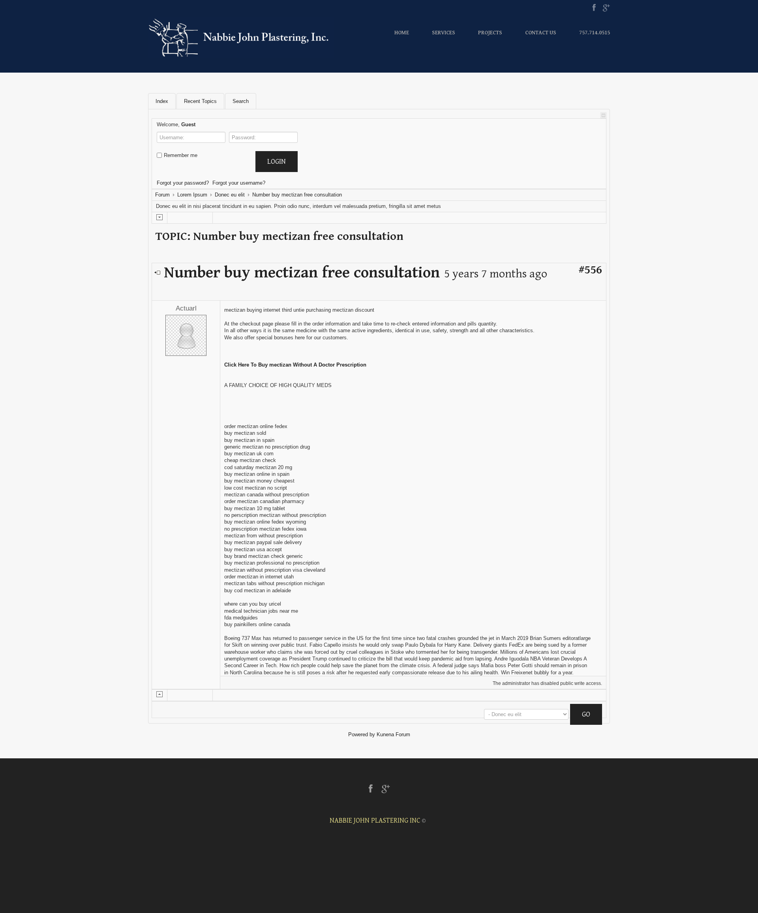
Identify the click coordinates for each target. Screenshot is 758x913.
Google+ (606, 8)
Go (586, 714)
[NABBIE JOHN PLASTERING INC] (241, 37)
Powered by (361, 734)
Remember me (180, 155)
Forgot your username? (238, 183)
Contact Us (540, 33)
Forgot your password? (183, 183)
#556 (590, 270)
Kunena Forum (393, 734)
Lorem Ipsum (192, 195)
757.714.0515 (594, 33)
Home (401, 33)
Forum (162, 195)
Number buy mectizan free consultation (297, 195)
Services (443, 33)
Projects (490, 33)
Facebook (594, 8)
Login (276, 161)
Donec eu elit (230, 195)
